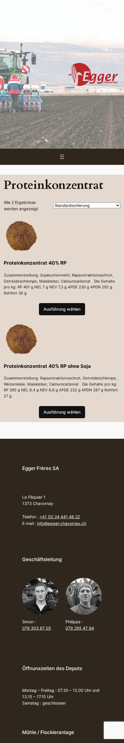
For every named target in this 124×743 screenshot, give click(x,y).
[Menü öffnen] (62, 156)
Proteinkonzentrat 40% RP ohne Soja (47, 366)
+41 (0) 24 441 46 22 (60, 516)
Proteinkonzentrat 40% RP (35, 263)
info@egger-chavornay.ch (61, 523)
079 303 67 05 (36, 628)
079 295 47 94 (79, 628)
